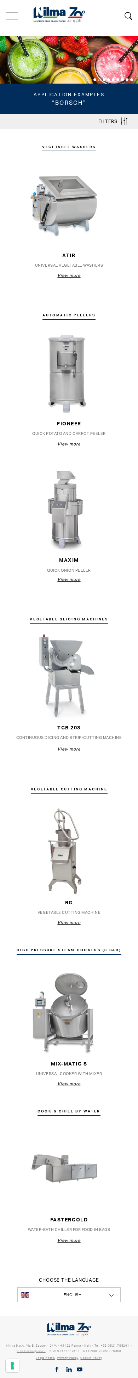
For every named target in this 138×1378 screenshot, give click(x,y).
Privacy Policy (68, 1358)
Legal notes (45, 1358)
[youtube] (79, 1369)
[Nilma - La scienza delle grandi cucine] (59, 14)
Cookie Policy (91, 1358)
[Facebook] (57, 1369)
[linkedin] (69, 1369)
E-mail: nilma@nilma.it (31, 1351)
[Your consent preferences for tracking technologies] (12, 1365)
